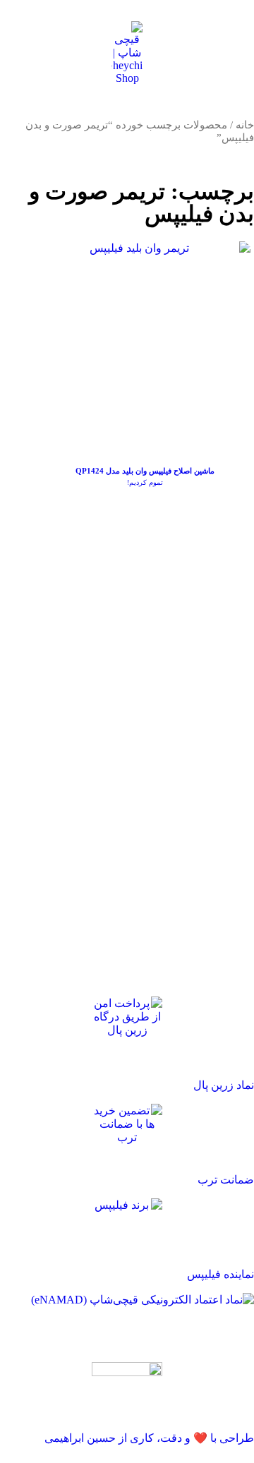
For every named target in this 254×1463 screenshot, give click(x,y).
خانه (245, 125)
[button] (228, 53)
